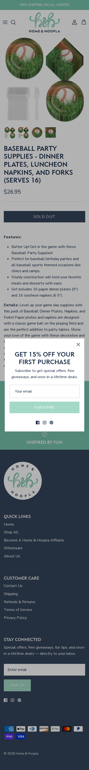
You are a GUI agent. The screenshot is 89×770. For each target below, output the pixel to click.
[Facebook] (37, 422)
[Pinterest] (51, 422)
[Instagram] (44, 422)
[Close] (78, 344)
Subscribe (44, 407)
